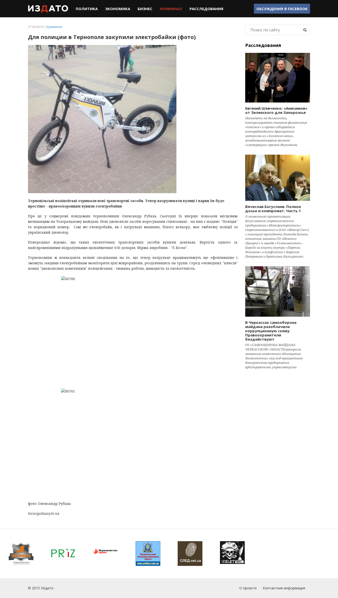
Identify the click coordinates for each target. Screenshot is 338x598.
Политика (87, 8)
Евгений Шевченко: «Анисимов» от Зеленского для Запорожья (276, 110)
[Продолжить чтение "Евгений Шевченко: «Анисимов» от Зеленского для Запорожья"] (277, 78)
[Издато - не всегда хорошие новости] (48, 8)
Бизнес (145, 8)
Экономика (117, 8)
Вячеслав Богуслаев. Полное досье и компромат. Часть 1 (273, 208)
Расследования (206, 8)
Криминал (171, 8)
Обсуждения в (282, 8)
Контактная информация (284, 588)
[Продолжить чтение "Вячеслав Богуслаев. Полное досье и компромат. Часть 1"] (277, 178)
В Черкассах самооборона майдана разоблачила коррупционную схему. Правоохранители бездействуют (270, 331)
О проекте (248, 588)
